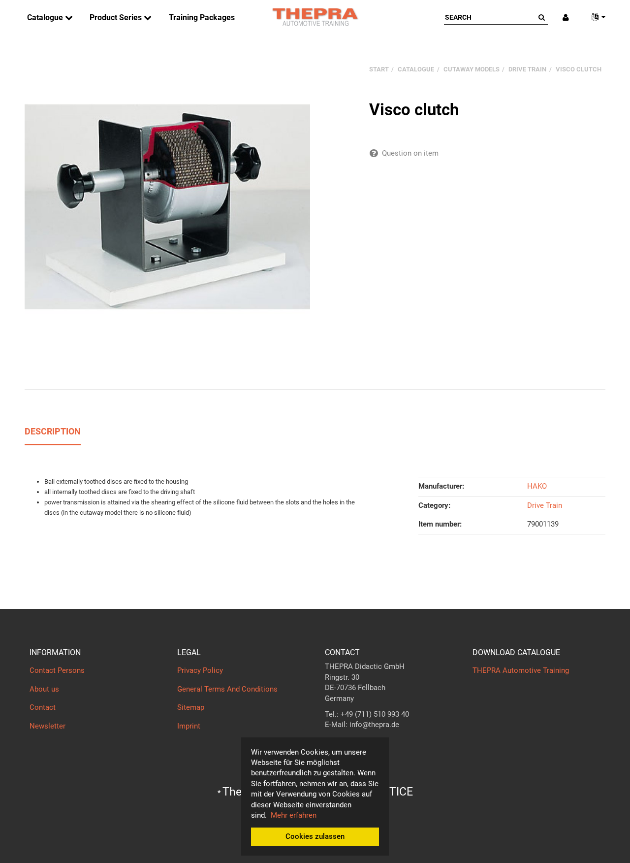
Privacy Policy (200, 670)
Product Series (117, 17)
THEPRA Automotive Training (520, 670)
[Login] (566, 17)
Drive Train (544, 505)
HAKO (537, 486)
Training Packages (202, 17)
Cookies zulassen (315, 836)
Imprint (188, 726)
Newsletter (47, 726)
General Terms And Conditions (227, 689)
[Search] (542, 17)
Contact (43, 707)
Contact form (347, 744)
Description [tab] (53, 431)
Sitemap (190, 707)
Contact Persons (57, 670)
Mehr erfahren (293, 815)
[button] (594, 17)
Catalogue (46, 17)
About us (44, 689)
